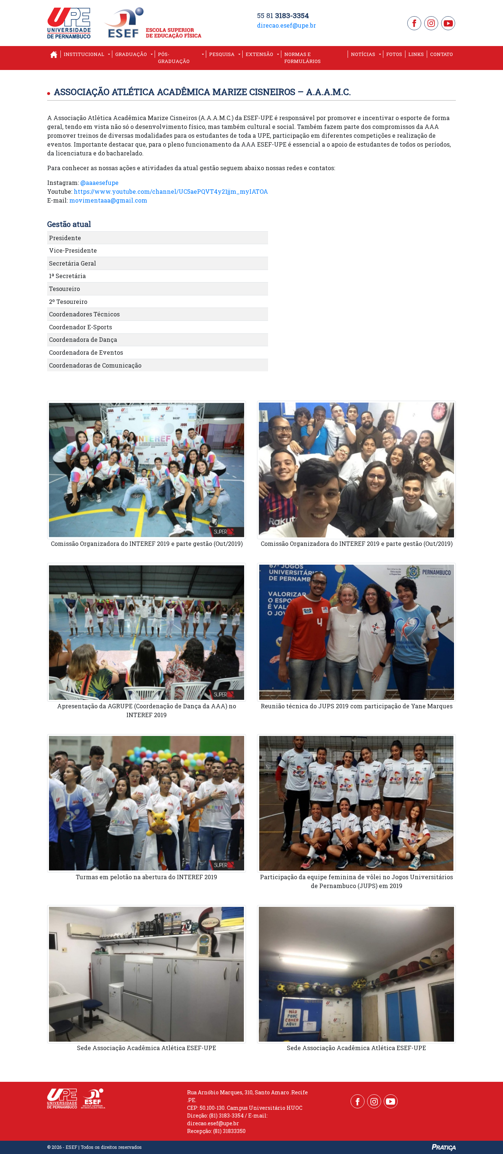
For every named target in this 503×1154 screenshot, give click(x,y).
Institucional (84, 54)
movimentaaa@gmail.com (108, 200)
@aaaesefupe (99, 182)
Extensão (259, 54)
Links (416, 54)
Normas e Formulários (302, 58)
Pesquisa (222, 54)
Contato (441, 54)
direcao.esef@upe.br (286, 25)
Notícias (363, 54)
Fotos (394, 54)
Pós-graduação (174, 58)
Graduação (131, 54)
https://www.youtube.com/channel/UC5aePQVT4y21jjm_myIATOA (171, 191)
